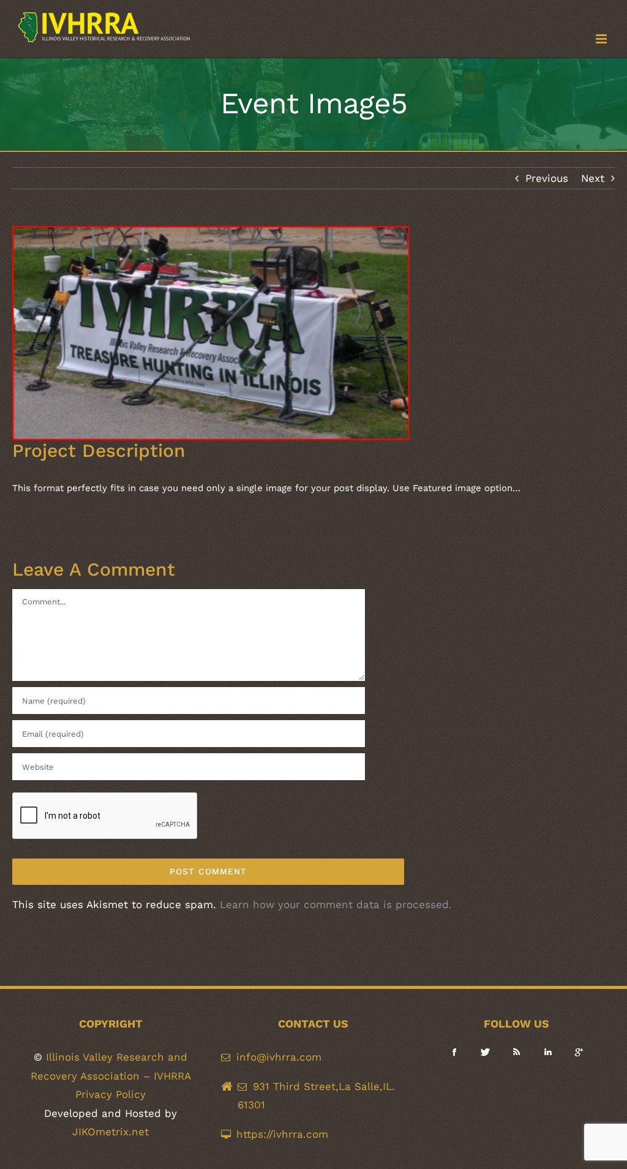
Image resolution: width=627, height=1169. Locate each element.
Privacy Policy (110, 1094)
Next (592, 178)
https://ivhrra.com (282, 1134)
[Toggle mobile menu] (602, 38)
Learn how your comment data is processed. (336, 904)
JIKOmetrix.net (110, 1132)
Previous (546, 178)
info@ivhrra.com (278, 1057)
